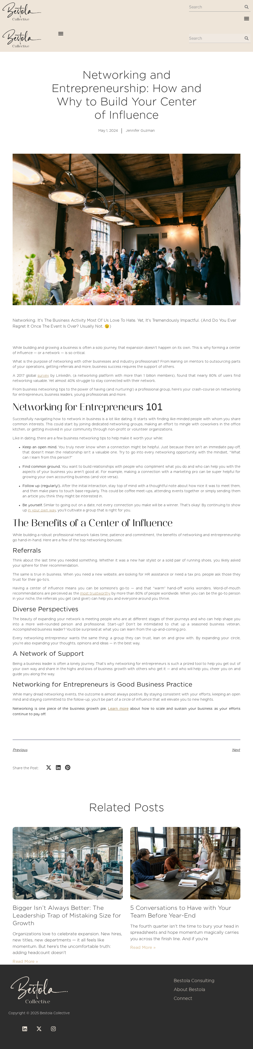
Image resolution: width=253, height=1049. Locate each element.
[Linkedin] (24, 1028)
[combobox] (215, 7)
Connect (183, 998)
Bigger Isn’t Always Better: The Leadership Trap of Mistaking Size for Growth (67, 915)
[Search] (246, 7)
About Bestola (189, 990)
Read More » (25, 961)
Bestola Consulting (194, 981)
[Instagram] (53, 1028)
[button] (246, 18)
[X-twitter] (39, 1028)
